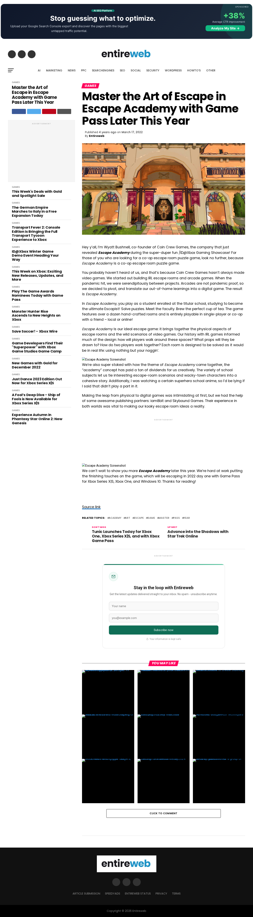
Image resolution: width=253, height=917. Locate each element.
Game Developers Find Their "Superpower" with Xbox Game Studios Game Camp (37, 347)
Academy (115, 518)
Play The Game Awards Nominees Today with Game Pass (37, 295)
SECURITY (152, 70)
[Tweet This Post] (34, 111)
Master (164, 518)
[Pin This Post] (49, 111)
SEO (122, 70)
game (151, 518)
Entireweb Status (138, 894)
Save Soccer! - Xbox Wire (34, 331)
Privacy (161, 894)
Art (127, 518)
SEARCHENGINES (103, 70)
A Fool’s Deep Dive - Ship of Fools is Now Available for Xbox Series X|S (36, 399)
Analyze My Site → (225, 28)
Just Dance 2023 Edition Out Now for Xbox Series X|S (37, 381)
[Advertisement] (41, 153)
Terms (176, 894)
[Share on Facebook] (19, 111)
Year (186, 518)
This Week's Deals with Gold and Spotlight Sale (37, 194)
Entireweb (96, 136)
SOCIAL (136, 70)
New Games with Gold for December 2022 (35, 365)
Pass (176, 518)
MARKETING (54, 70)
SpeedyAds (112, 894)
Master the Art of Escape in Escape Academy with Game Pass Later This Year (34, 95)
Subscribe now (163, 630)
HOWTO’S (194, 70)
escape (139, 518)
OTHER (210, 70)
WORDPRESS (173, 70)
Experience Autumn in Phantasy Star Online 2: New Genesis (37, 419)
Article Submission (86, 894)
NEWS (72, 70)
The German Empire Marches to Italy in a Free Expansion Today (34, 212)
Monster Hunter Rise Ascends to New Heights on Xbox (36, 315)
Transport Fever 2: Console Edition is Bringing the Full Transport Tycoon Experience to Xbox (36, 233)
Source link (91, 507)
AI (39, 70)
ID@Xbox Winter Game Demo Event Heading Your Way (35, 256)
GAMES (16, 82)
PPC (83, 70)
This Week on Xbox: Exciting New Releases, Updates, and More (37, 275)
